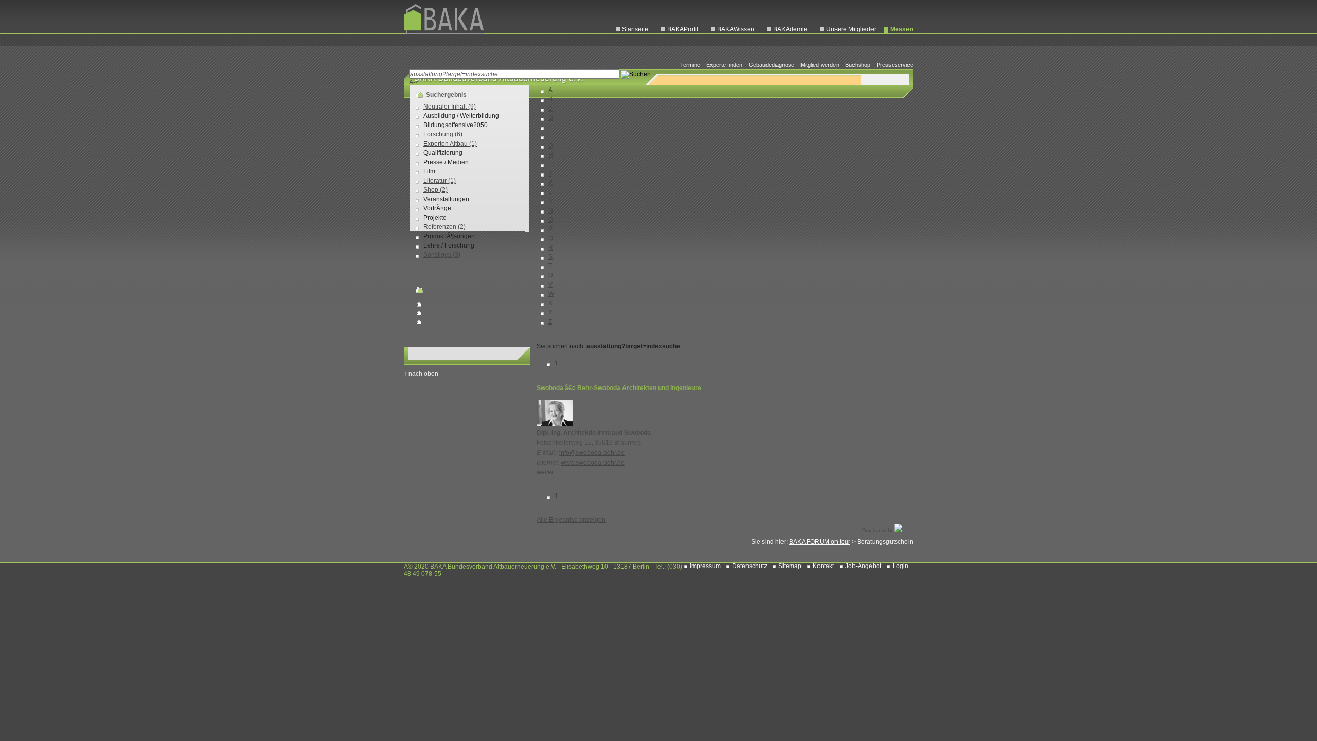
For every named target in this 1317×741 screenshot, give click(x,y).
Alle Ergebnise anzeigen (571, 519)
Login (901, 566)
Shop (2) (435, 189)
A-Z (414, 82)
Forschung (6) (442, 134)
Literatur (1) (439, 180)
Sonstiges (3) (441, 254)
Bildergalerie (444, 321)
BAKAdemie (790, 29)
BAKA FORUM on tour (456, 312)
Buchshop (857, 65)
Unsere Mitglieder (851, 29)
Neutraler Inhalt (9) (449, 106)
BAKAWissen (735, 29)
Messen (901, 29)
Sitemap (790, 566)
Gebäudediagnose (771, 65)
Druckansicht (878, 530)
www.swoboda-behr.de (593, 462)
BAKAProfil (682, 29)
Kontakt (823, 566)
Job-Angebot (863, 566)
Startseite (635, 29)
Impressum (705, 566)
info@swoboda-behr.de (592, 452)
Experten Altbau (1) (450, 143)
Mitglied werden (819, 65)
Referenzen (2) (444, 227)
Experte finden (724, 65)
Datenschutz (749, 566)
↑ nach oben (421, 373)
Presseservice (895, 65)
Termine (690, 65)
